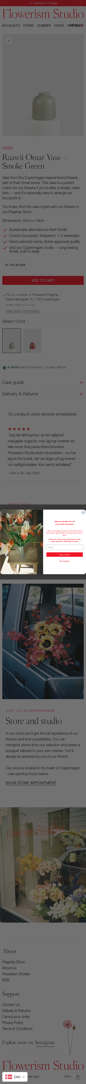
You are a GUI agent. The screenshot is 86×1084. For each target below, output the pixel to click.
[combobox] (15, 1077)
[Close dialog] (83, 512)
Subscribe (64, 554)
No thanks (64, 561)
